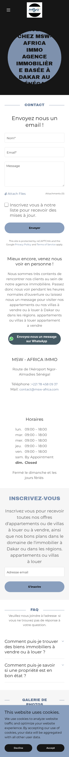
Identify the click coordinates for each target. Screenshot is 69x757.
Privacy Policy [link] (23, 244)
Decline (18, 747)
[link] (34, 10)
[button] (9, 10)
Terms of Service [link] (46, 244)
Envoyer (34, 228)
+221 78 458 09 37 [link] (44, 384)
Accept (50, 747)
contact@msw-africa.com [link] (39, 389)
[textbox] (34, 138)
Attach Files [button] (17, 194)
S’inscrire (34, 586)
